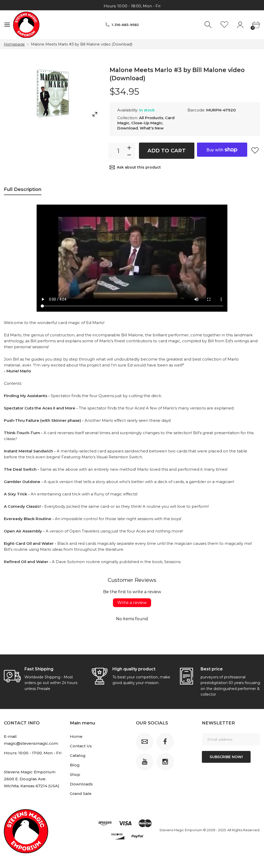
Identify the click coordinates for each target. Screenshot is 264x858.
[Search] (209, 25)
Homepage (14, 44)
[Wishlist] (224, 25)
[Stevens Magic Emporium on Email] (144, 741)
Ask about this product (139, 167)
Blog (75, 765)
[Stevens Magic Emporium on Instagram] (165, 762)
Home (76, 736)
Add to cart (166, 150)
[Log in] (240, 25)
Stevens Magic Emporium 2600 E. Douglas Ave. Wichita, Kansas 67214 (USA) (31, 778)
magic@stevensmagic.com (31, 743)
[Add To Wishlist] (255, 150)
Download (127, 128)
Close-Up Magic (146, 122)
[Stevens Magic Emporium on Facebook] (165, 741)
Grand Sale (81, 793)
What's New (152, 128)
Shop (75, 774)
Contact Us (81, 745)
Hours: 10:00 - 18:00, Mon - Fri (132, 5)
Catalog (78, 755)
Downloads (81, 784)
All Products (151, 117)
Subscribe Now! (226, 757)
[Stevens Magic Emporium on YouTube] (144, 762)
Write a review (132, 602)
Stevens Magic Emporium (180, 830)
